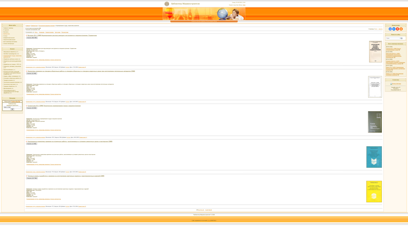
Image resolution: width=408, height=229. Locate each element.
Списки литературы (8, 43)
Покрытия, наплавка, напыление (12, 66)
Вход (215, 21)
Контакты (5, 32)
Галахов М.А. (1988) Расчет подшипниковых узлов (393, 49)
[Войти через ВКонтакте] (393, 29)
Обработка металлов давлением (12, 61)
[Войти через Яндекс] (397, 29)
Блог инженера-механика (10, 41)
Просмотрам (64, 32)
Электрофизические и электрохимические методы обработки (11, 92)
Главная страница (8, 28)
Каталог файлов (201, 21)
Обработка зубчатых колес (11, 59)
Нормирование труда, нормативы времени (35, 67)
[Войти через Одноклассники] (401, 29)
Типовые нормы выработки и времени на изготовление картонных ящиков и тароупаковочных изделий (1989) (66, 176)
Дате (36, 32)
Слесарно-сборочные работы (11, 78)
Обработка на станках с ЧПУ (11, 64)
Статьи (5, 35)
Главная (193, 21)
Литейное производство (10, 53)
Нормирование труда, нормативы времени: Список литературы (43, 59)
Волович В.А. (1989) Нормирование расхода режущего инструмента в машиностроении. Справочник (62, 35)
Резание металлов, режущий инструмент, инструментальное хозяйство (12, 73)
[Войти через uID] (390, 29)
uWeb (209, 220)
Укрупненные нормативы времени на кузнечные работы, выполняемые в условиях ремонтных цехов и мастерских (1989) (70, 141)
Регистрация (209, 21)
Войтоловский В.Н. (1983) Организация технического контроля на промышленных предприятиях (393, 55)
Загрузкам (57, 32)
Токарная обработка (9, 86)
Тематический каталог (9, 39)
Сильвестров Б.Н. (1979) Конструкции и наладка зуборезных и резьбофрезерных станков (395, 62)
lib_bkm (67, 67)
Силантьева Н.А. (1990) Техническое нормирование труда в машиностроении (54, 106)
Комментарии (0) (82, 67)
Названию (41, 32)
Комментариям (49, 32)
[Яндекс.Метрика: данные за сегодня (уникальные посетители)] (395, 84)
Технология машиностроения (11, 82)
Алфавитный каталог (9, 37)
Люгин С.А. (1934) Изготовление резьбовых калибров (394, 74)
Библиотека (6, 33)
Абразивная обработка (10, 51)
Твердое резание (8, 80)
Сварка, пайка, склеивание (11, 76)
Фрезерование (7, 88)
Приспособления (8, 69)
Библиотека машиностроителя (12, 104)
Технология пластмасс (10, 84)
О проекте (6, 30)
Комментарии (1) (83, 137)
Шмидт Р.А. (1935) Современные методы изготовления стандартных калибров (395, 69)
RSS (244, 5)
